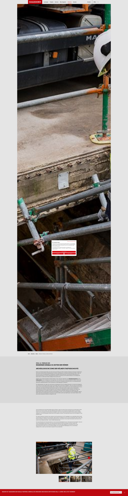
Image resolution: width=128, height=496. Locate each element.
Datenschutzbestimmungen (71, 241)
